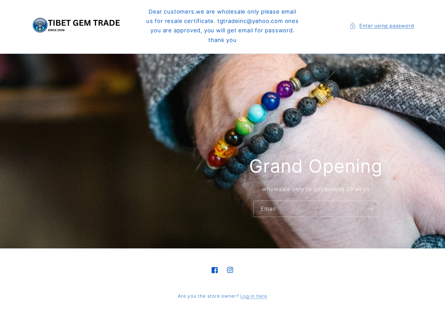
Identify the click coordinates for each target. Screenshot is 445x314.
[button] (382, 26)
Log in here (253, 296)
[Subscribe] (370, 209)
